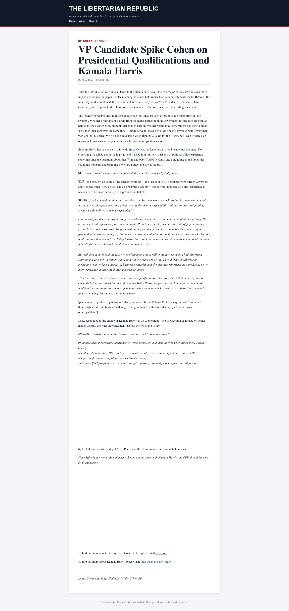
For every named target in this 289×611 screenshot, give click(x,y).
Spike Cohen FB (132, 578)
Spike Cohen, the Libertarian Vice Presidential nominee (162, 149)
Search (93, 21)
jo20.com (161, 553)
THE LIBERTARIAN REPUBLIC (114, 8)
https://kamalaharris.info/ (156, 561)
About (82, 21)
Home (72, 21)
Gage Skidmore (110, 578)
